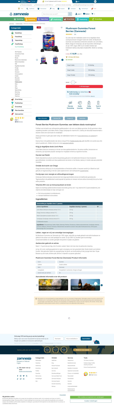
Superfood (17, 94)
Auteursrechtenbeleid (72, 386)
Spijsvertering (18, 90)
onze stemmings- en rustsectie (87, 136)
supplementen (84, 171)
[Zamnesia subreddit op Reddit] (20, 379)
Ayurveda (17, 56)
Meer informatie (42, 118)
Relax (16, 84)
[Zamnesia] (24, 14)
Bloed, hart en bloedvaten (21, 60)
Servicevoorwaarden (49, 343)
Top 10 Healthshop (19, 46)
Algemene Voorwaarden (73, 370)
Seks (16, 86)
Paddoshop (19, 103)
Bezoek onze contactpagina (25, 371)
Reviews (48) (57, 118)
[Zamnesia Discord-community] (23, 379)
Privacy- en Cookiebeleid (73, 373)
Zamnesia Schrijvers (56, 378)
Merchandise (19, 110)
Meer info (93, 96)
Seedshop (18, 33)
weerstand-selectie (68, 143)
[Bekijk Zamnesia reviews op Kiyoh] (11, 119)
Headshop (18, 37)
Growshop (18, 107)
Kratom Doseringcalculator (90, 367)
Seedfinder (54, 360)
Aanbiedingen (39, 378)
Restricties (82, 118)
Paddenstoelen (18, 82)
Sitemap (53, 386)
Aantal (67, 82)
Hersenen (17, 72)
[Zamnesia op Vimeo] (23, 376)
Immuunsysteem (19, 74)
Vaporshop (18, 40)
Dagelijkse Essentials (20, 66)
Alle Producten (18, 51)
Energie (16, 68)
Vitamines (17, 96)
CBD (16, 64)
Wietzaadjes (38, 360)
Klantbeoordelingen (56, 373)
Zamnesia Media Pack (57, 376)
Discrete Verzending (56, 383)
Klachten (70, 383)
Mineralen (17, 78)
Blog (53, 363)
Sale (36, 381)
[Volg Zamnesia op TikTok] (17, 379)
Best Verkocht (55, 368)
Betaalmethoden (71, 365)
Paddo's (37, 370)
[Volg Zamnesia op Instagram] (20, 376)
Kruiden (17, 76)
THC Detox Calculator (89, 360)
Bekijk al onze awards (82, 350)
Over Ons (54, 370)
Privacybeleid (35, 343)
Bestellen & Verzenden (73, 368)
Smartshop (18, 99)
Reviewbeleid (71, 378)
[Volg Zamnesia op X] (26, 376)
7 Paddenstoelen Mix (75, 141)
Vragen (70, 118)
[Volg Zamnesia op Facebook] (17, 376)
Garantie (70, 381)
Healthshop (19, 44)
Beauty (16, 58)
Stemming (17, 92)
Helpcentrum (71, 360)
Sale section (19, 114)
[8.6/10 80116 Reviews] (20, 118)
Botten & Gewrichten (19, 62)
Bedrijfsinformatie (72, 363)
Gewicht (17, 70)
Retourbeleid (70, 376)
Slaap (16, 88)
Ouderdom (17, 80)
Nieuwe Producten (56, 365)
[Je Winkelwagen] (93, 14)
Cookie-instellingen (90, 401)
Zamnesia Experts (56, 381)
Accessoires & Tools (19, 53)
